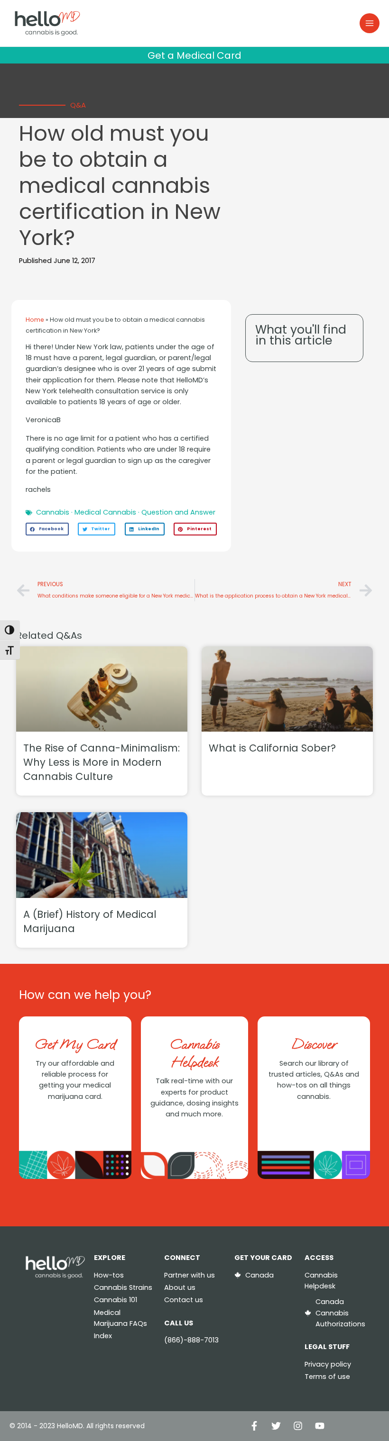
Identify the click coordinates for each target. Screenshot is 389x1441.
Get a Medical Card (194, 55)
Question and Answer (178, 512)
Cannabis (52, 512)
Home (35, 320)
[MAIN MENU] (370, 23)
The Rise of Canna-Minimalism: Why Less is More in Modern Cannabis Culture (101, 762)
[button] (47, 529)
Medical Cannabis (105, 512)
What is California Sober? (272, 748)
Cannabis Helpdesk (194, 1053)
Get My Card (75, 1044)
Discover (314, 1044)
